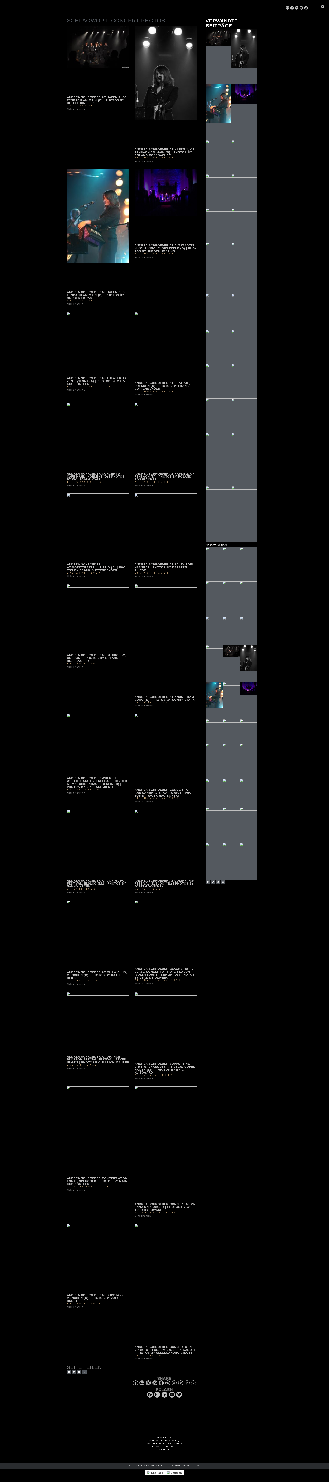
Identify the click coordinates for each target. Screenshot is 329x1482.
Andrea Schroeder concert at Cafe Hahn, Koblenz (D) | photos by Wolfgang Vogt (95, 476)
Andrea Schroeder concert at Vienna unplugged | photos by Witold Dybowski (165, 1207)
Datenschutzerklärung (164, 1440)
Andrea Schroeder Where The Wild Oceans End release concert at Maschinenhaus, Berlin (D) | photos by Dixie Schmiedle (98, 783)
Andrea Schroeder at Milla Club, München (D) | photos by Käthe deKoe (97, 975)
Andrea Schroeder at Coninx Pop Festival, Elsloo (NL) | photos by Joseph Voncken (164, 883)
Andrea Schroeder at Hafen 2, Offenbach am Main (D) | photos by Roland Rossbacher (165, 152)
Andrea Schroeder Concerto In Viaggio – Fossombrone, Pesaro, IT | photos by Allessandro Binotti (166, 1350)
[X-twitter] (306, 8)
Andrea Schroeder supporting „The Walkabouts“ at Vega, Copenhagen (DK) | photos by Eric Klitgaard (165, 1068)
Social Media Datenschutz (164, 1443)
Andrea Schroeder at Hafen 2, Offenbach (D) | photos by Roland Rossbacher (165, 476)
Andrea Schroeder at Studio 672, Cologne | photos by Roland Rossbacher (96, 658)
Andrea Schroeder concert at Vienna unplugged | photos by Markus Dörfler (97, 1181)
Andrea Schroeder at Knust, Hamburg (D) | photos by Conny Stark (165, 698)
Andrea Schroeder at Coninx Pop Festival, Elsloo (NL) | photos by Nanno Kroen (97, 883)
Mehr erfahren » (76, 109)
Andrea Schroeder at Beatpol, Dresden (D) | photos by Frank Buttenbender (162, 386)
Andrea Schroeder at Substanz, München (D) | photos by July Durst (96, 1298)
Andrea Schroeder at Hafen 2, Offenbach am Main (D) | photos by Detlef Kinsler (97, 100)
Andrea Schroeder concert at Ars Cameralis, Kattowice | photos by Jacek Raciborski (164, 792)
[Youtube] (301, 8)
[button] (322, 6)
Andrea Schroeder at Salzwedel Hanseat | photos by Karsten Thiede (164, 567)
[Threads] (296, 8)
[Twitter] (179, 1395)
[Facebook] (287, 8)
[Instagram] (292, 8)
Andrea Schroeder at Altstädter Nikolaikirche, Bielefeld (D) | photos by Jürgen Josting (165, 248)
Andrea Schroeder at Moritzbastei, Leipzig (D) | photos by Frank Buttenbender (97, 567)
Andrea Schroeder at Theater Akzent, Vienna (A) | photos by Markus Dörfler (97, 381)
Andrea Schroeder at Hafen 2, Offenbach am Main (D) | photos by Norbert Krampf (97, 295)
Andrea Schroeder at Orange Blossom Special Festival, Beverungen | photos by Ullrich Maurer (98, 1059)
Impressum (164, 1437)
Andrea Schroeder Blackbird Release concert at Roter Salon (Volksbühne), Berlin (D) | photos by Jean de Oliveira (165, 973)
